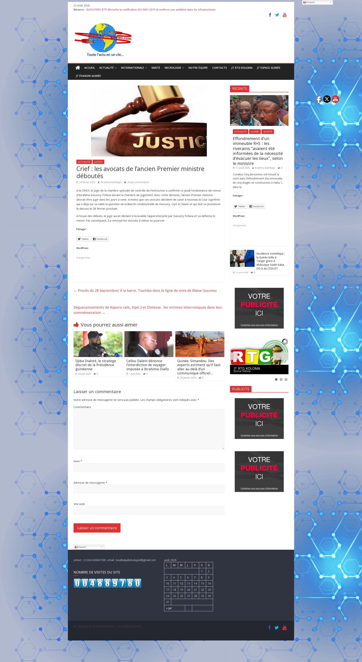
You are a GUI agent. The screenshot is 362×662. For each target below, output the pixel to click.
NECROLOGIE (173, 67)
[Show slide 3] (286, 379)
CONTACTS (219, 67)
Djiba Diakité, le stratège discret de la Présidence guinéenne (95, 365)
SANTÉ (155, 67)
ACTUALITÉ (106, 67)
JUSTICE (98, 161)
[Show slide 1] (276, 379)
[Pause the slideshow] (277, 356)
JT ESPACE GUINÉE (268, 67)
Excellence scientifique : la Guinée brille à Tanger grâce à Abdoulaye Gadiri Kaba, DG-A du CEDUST (270, 261)
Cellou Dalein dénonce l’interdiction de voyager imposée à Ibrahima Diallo (147, 365)
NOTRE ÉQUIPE (198, 67)
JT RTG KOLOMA (241, 67)
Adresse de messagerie (90, 482)
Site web (79, 504)
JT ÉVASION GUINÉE (88, 76)
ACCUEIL (89, 67)
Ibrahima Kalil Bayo (111, 182)
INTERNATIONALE (132, 67)
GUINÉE (255, 131)
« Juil (169, 608)
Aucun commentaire (138, 182)
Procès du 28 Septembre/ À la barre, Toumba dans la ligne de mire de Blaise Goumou (145, 290)
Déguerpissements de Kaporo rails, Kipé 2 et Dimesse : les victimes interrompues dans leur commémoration (148, 310)
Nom (78, 461)
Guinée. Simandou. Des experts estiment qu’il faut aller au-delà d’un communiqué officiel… (199, 367)
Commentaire (82, 407)
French (82, 547)
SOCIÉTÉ (267, 131)
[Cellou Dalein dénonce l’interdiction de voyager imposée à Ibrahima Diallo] (148, 333)
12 (181, 583)
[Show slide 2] (281, 379)
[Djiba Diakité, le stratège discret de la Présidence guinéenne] (98, 333)
